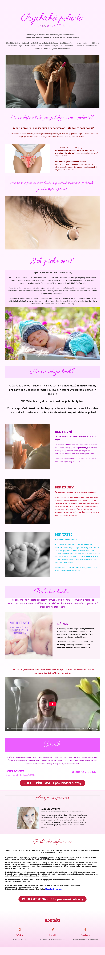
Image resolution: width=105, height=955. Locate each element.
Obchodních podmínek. (53, 889)
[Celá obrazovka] (97, 729)
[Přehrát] (8, 729)
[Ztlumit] (90, 729)
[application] (52, 704)
